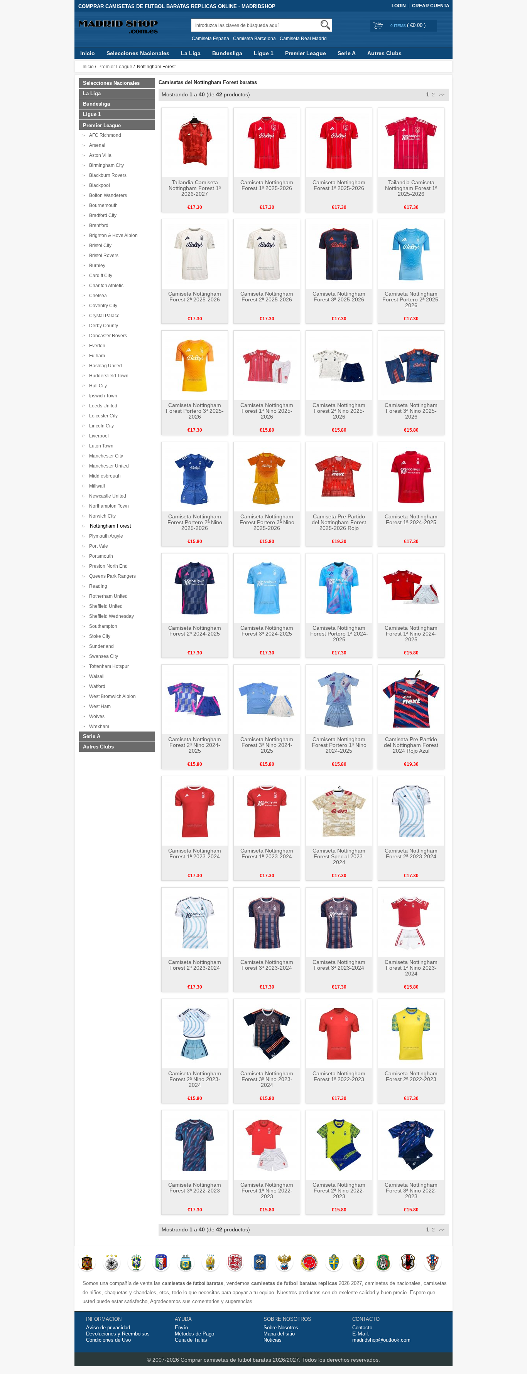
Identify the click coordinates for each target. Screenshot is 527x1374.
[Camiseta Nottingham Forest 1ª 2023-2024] (195, 810)
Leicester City (102, 416)
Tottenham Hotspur (108, 666)
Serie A (347, 53)
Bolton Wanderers (107, 195)
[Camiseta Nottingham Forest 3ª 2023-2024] (267, 922)
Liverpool (98, 436)
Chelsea (97, 295)
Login (399, 5)
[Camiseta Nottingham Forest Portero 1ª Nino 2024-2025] (339, 699)
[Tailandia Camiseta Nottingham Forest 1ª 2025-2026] (411, 142)
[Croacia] (432, 1263)
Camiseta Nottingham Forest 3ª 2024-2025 (266, 631)
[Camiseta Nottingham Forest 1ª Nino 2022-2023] (267, 1145)
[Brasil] (136, 1263)
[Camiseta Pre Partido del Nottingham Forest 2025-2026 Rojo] (339, 476)
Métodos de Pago (194, 1334)
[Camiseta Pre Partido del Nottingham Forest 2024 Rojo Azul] (411, 699)
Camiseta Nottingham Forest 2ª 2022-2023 (411, 1076)
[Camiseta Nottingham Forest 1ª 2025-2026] (267, 142)
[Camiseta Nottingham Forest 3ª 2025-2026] (339, 254)
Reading (97, 586)
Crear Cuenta (430, 5)
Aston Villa (99, 155)
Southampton (102, 626)
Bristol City (99, 245)
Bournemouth (102, 205)
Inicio (87, 53)
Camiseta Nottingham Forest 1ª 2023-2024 (194, 853)
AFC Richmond (104, 135)
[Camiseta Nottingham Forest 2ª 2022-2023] (411, 1033)
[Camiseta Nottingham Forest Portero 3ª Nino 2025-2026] (267, 476)
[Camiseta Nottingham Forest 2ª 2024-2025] (195, 588)
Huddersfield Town (107, 375)
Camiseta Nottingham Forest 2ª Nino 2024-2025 (194, 745)
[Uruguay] (210, 1263)
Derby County (102, 325)
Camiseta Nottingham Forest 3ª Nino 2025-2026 (411, 411)
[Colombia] (309, 1263)
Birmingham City (105, 165)
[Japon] (408, 1263)
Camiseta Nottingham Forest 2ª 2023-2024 (411, 853)
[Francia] (260, 1263)
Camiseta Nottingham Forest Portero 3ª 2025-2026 (195, 411)
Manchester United (108, 466)
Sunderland (100, 646)
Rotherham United (107, 596)
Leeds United (102, 406)
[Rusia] (284, 1263)
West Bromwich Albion (111, 696)
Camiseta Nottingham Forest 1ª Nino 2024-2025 (411, 633)
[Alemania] (111, 1263)
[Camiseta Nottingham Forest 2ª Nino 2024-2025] (195, 699)
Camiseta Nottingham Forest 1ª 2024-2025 (411, 519)
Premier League (305, 53)
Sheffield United (105, 606)
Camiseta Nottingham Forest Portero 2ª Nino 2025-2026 (194, 522)
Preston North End (107, 566)
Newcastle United (106, 496)
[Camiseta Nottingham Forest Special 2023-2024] (339, 810)
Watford (96, 686)
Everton (96, 345)
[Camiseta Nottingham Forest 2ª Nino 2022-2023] (339, 1145)
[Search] (325, 25)
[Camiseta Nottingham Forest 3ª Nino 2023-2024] (267, 1033)
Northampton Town (108, 506)
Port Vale (97, 546)
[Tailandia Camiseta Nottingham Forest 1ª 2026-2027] (195, 142)
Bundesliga (227, 53)
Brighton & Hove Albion (112, 235)
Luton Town (100, 446)
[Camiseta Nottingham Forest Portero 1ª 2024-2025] (339, 588)
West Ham (99, 706)
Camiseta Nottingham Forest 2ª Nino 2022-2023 (338, 1190)
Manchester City (105, 456)
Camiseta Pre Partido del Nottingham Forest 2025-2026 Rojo (339, 522)
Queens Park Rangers (111, 576)
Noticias (273, 1340)
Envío (181, 1327)
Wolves (96, 716)
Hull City (97, 385)
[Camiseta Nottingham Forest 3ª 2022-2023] (195, 1145)
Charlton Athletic (105, 285)
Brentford (97, 225)
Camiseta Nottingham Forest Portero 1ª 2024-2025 (339, 633)
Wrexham (98, 726)
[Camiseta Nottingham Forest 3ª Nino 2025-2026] (411, 365)
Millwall (96, 486)
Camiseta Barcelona (254, 38)
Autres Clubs (384, 53)
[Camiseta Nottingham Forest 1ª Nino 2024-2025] (411, 588)
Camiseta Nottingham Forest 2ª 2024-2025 (194, 631)
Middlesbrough (104, 476)
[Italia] (161, 1263)
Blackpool (98, 185)
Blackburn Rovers (107, 175)
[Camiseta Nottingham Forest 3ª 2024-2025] (267, 588)
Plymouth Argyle (105, 536)
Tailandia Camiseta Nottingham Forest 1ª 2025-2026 (411, 188)
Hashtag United (104, 365)
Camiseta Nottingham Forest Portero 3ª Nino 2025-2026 (267, 522)
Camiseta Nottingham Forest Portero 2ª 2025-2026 (411, 299)
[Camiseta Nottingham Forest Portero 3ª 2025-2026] (195, 365)
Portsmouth (100, 556)
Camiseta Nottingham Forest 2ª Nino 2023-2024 (194, 1079)
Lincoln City (100, 426)
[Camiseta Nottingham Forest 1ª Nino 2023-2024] (411, 922)
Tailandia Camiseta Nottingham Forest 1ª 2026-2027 (195, 188)
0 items (398, 26)
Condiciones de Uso (108, 1340)
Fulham (96, 355)
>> (441, 95)
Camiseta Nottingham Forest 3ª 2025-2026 (338, 297)
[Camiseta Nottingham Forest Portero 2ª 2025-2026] (411, 254)
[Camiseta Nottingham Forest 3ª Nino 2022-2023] (411, 1145)
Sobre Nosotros (281, 1327)
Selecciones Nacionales (137, 53)
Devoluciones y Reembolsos (118, 1334)
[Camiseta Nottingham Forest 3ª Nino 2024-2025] (267, 699)
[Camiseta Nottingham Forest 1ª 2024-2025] (411, 476)
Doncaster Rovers (107, 335)
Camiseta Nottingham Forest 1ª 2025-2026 (266, 185)
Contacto (362, 1327)
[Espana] (87, 1263)
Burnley (96, 265)
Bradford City (102, 215)
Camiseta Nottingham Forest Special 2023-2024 (338, 856)
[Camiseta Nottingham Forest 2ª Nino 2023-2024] (195, 1033)
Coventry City (102, 305)
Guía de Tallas (191, 1340)
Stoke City (98, 636)
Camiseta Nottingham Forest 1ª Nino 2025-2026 (266, 411)
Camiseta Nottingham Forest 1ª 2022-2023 (338, 1076)
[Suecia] (334, 1263)
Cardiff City (99, 275)
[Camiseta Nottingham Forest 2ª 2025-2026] (195, 254)
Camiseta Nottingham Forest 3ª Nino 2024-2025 (266, 745)
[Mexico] (383, 1263)
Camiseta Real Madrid (303, 38)
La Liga (191, 53)
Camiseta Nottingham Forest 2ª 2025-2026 (194, 297)
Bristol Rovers (102, 255)
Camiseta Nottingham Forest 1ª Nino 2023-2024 (411, 968)
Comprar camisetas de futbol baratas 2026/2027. (241, 1360)
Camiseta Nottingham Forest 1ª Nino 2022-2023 (266, 1190)
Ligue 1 (264, 53)
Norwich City (101, 516)
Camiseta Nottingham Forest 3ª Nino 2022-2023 (411, 1190)
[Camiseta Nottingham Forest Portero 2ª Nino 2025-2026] (195, 476)
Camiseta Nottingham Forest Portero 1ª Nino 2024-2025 (339, 745)
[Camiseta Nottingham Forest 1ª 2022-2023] (339, 1033)
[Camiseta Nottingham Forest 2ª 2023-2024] (411, 810)
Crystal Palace (103, 315)
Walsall (96, 676)
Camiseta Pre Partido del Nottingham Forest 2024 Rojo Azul (411, 745)
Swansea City (102, 656)
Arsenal (96, 145)
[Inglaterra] (235, 1263)
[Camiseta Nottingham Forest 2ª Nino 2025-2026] (339, 365)
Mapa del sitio (279, 1334)
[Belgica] (358, 1263)
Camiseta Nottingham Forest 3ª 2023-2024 (266, 965)
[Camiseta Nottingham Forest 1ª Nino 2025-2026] (267, 365)
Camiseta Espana (210, 38)
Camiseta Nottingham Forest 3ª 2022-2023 (194, 1188)
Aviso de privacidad (108, 1327)
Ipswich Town (102, 396)
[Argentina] (185, 1263)
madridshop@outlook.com (381, 1340)
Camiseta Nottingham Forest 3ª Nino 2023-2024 (266, 1079)
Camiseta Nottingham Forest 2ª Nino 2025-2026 (338, 411)
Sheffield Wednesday (110, 616)
